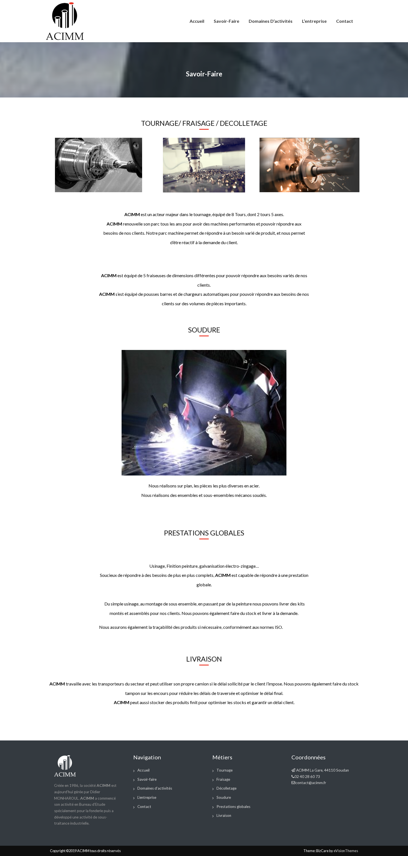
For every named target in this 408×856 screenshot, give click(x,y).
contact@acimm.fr (310, 782)
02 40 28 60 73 (307, 776)
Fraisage (223, 779)
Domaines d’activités (271, 21)
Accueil (197, 21)
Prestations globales (233, 806)
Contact (344, 21)
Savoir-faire (226, 21)
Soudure (223, 797)
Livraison (223, 815)
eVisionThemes (346, 851)
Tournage (224, 770)
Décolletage (226, 788)
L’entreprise (314, 21)
